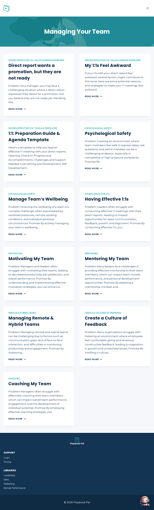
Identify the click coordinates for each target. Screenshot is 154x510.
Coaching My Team (29, 384)
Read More (17, 109)
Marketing (9, 483)
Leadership (9, 475)
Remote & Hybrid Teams (22, 313)
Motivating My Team (31, 259)
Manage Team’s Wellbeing (38, 199)
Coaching (14, 378)
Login (7, 457)
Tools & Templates (45, 128)
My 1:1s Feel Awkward (108, 65)
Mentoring (91, 253)
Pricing (7, 462)
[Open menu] (147, 8)
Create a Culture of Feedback (103, 313)
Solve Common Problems (49, 60)
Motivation (15, 253)
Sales (6, 479)
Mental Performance (15, 488)
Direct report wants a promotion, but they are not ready (34, 72)
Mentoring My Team (107, 259)
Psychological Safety (98, 128)
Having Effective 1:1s (20, 60)
